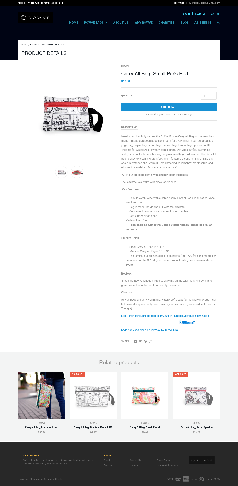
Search (107, 460)
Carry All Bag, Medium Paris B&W (93, 427)
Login (186, 14)
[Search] (218, 24)
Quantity (127, 95)
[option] (69, 112)
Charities (167, 22)
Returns (134, 465)
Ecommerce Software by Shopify (46, 479)
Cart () (215, 14)
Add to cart (169, 107)
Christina (126, 292)
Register (200, 14)
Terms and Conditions (167, 465)
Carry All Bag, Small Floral (145, 427)
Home (73, 22)
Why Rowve (144, 22)
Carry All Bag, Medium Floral (41, 427)
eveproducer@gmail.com (204, 3)
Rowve (125, 66)
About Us (121, 22)
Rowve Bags (94, 22)
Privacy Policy (163, 460)
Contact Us (135, 460)
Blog (185, 22)
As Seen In (202, 22)
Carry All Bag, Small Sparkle (196, 427)
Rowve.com (23, 479)
